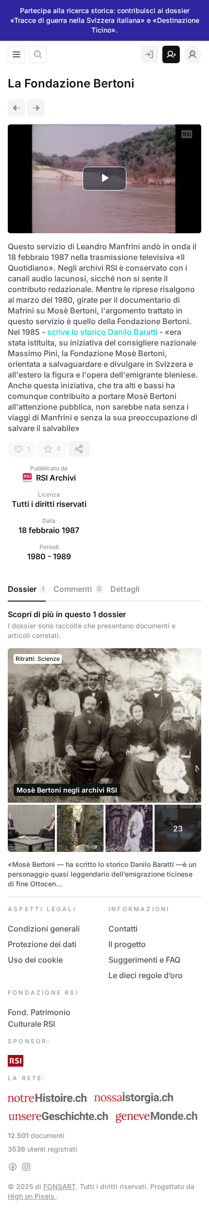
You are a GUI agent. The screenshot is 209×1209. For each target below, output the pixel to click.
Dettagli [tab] (124, 589)
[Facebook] (12, 1167)
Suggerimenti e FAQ (144, 960)
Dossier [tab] (26, 589)
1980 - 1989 (49, 556)
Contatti (123, 928)
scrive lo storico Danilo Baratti (102, 332)
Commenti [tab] (77, 589)
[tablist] (104, 589)
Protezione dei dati (42, 944)
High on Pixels (32, 1196)
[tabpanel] (104, 749)
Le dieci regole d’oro (145, 975)
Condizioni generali (44, 928)
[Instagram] (26, 1167)
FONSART (59, 1186)
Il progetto (127, 944)
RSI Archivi (56, 478)
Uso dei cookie (35, 960)
